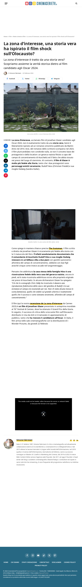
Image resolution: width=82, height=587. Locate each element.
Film (10, 36)
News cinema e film (19, 36)
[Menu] (6, 3)
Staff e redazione (29, 562)
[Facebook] (6, 146)
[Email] (6, 160)
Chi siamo (15, 562)
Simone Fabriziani (15, 73)
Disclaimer (56, 562)
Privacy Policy (41, 565)
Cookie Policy (70, 562)
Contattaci (44, 562)
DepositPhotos (43, 573)
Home (5, 36)
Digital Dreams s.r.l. (32, 571)
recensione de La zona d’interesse (46, 303)
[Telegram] (6, 170)
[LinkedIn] (6, 165)
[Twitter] (6, 151)
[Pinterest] (6, 175)
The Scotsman (55, 248)
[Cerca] (76, 3)
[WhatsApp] (6, 156)
